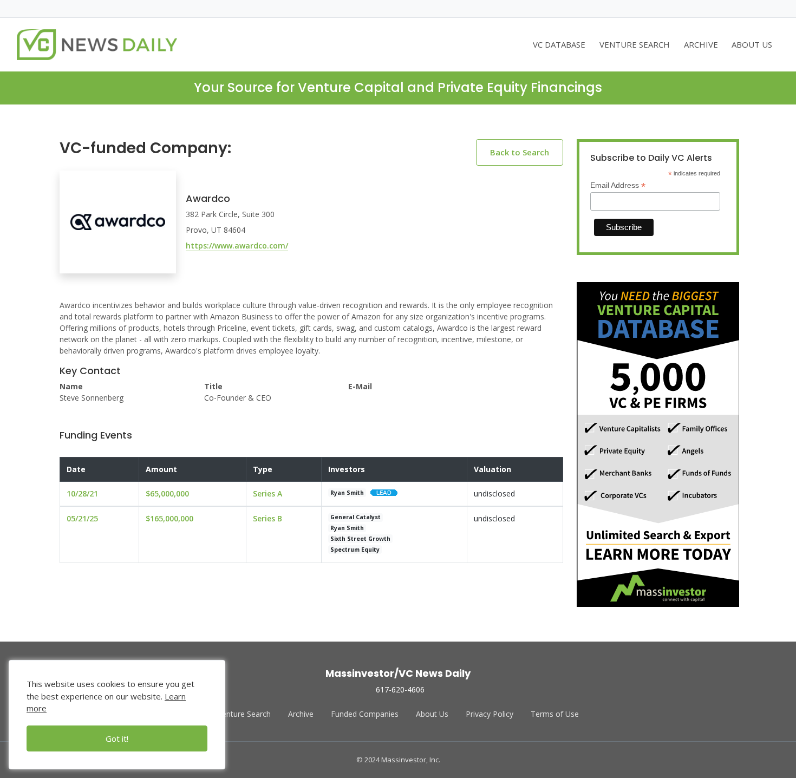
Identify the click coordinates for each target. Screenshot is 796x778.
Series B (267, 518)
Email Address (617, 185)
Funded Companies (365, 714)
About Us (432, 714)
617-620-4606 (400, 689)
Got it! (117, 738)
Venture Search (244, 714)
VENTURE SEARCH (634, 44)
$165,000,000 (169, 518)
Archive (301, 714)
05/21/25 (82, 518)
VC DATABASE (559, 44)
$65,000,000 (167, 493)
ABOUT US (752, 44)
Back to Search (519, 152)
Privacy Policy (489, 714)
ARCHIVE (701, 44)
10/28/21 (82, 493)
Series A (267, 493)
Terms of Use (555, 714)
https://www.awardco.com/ (237, 245)
